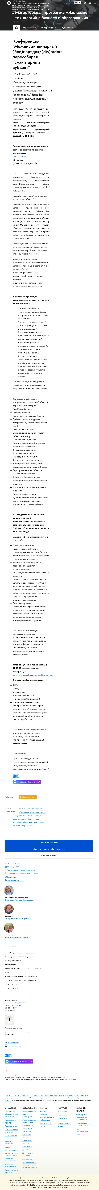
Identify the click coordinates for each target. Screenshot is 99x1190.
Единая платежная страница (11, 1171)
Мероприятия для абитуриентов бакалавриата (29, 1114)
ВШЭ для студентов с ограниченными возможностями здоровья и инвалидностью (12, 1155)
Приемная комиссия (48, 842)
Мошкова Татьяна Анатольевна (16, 937)
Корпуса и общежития (9, 1142)
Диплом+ (26, 1150)
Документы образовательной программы (23, 873)
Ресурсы (62, 1108)
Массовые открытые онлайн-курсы (82, 1131)
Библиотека (62, 1111)
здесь (61, 1180)
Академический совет (15, 880)
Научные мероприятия (45, 1112)
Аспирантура (27, 1159)
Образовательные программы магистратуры (47, 1095)
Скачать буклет (48, 855)
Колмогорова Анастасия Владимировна (19, 900)
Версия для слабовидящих (10, 1165)
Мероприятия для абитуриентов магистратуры (29, 1122)
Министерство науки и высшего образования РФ (82, 1117)
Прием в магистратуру (27, 1145)
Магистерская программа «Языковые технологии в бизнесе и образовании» (28, 822)
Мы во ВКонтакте (14, 1046)
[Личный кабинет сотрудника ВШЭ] (90, 3)
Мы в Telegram (13, 1042)
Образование (29, 1108)
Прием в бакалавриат (27, 1139)
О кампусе (10, 1108)
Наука (43, 1108)
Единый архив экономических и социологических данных (64, 1122)
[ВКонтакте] (6, 1055)
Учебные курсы (13, 863)
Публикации (62, 1115)
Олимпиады (26, 1134)
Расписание (11, 877)
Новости (8, 1100)
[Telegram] (9, 1055)
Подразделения (11, 1126)
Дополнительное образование (28, 1154)
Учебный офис (10, 946)
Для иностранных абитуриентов (49, 849)
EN (79, 3)
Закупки (7, 1147)
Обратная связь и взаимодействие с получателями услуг (29, 1165)
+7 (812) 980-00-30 (19, 1003)
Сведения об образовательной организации (11, 1114)
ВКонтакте (20, 156)
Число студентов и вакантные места (21, 870)
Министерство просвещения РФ (82, 1124)
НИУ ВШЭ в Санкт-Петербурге (16, 1095)
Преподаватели (13, 866)
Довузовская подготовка (27, 1129)
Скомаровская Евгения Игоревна (17, 919)
